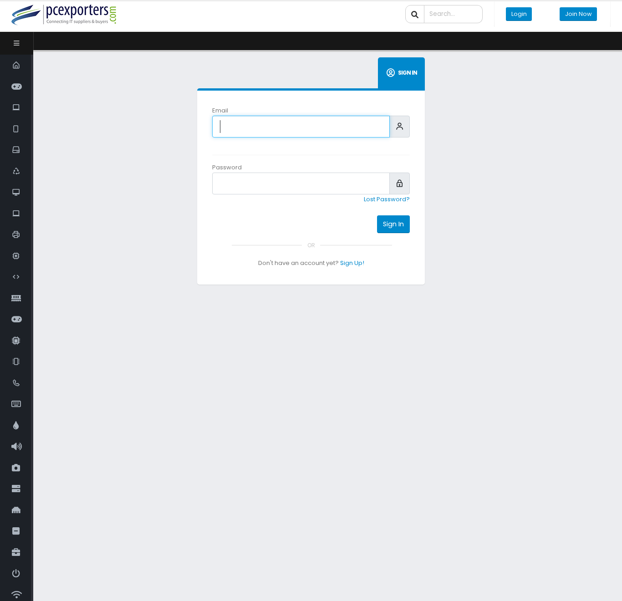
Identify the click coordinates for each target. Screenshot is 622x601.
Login (519, 14)
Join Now (578, 14)
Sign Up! (352, 263)
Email (220, 110)
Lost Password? (387, 199)
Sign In (393, 224)
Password (227, 167)
